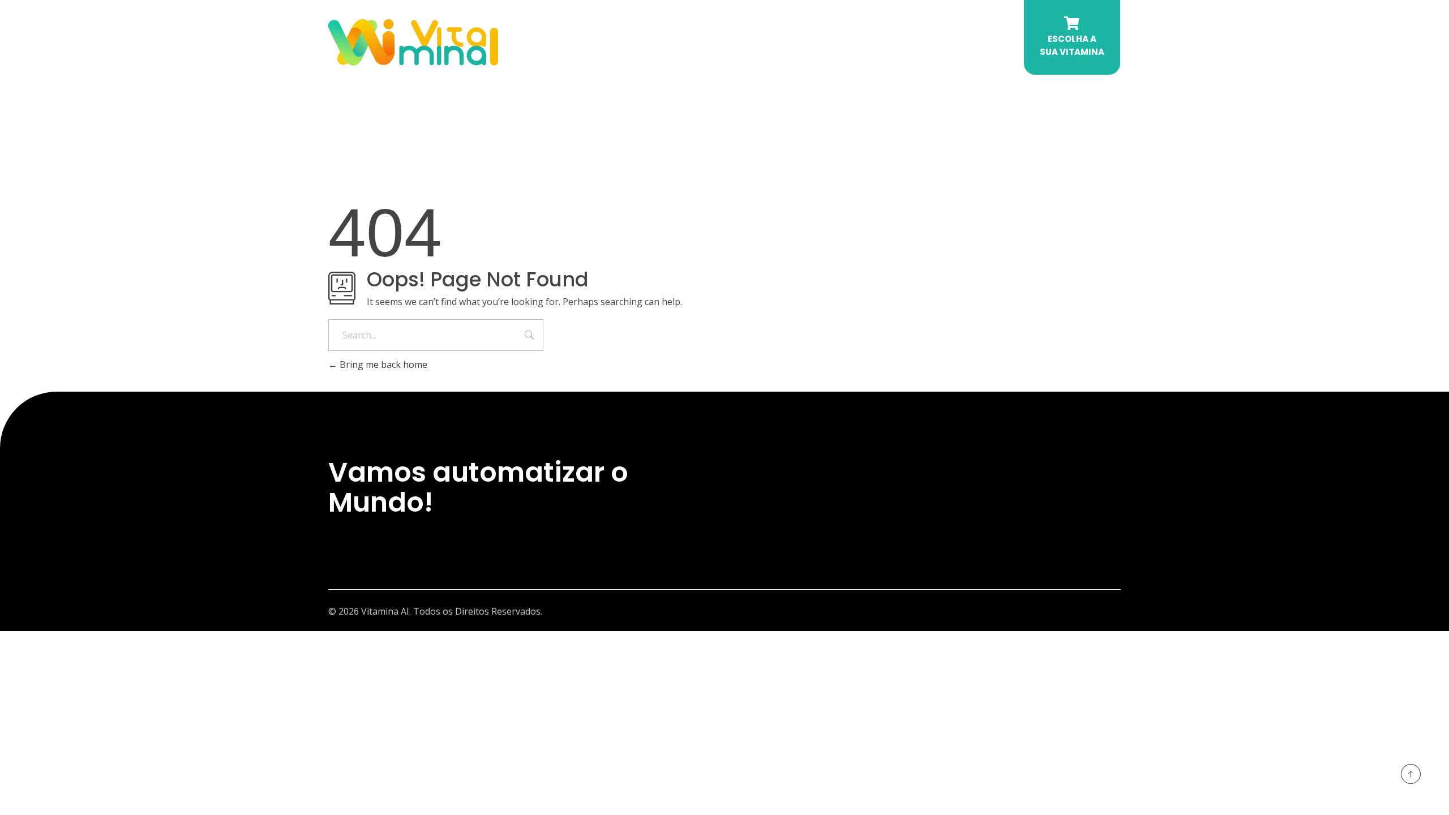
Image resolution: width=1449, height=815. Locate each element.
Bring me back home (382, 364)
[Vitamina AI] (413, 42)
